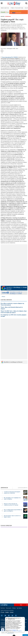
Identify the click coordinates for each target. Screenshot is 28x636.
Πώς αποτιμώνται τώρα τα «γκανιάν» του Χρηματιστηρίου (12, 516)
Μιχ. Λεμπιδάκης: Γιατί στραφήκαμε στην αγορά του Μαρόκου (12, 498)
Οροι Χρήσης (19, 608)
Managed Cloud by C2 (10, 633)
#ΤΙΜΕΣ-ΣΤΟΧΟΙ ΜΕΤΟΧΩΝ (16, 8)
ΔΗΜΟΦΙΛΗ (4, 487)
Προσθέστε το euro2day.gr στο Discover (13, 362)
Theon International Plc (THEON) (10, 57)
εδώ (13, 12)
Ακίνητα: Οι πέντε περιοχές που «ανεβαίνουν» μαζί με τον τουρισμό (11, 504)
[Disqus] (14, 546)
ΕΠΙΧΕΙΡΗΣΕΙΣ (8, 16)
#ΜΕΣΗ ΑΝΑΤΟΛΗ (5, 8)
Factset (11, 612)
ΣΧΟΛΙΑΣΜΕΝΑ (22, 487)
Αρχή (21, 604)
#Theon (3, 296)
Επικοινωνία (8, 608)
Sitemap (14, 608)
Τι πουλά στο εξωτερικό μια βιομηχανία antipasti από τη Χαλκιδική (12, 492)
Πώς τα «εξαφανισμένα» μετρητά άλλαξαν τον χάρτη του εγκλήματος (13, 510)
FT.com (2, 612)
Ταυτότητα (3, 608)
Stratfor (7, 612)
